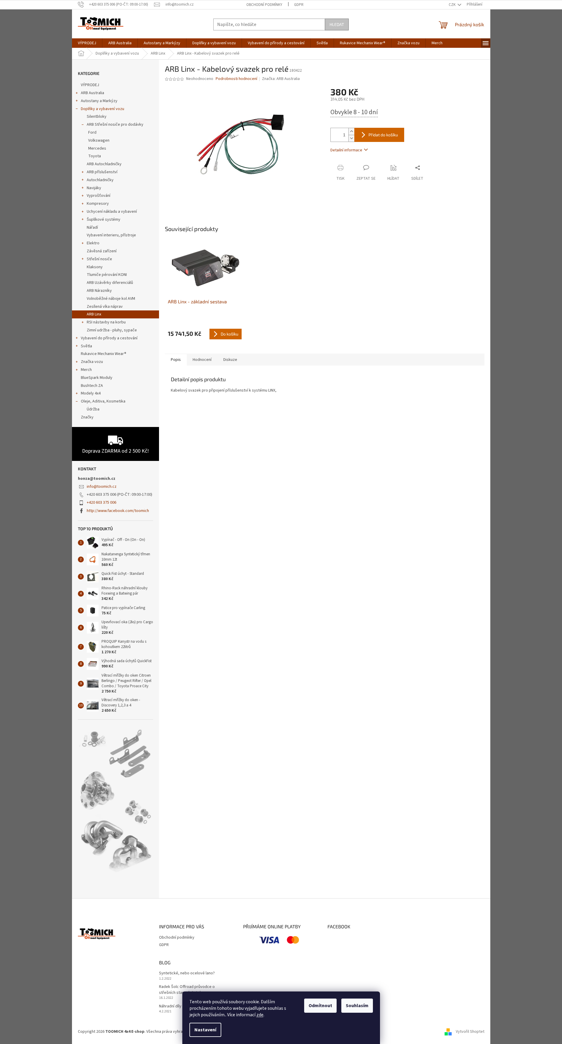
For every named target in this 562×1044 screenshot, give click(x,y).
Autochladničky (100, 180)
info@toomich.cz (102, 487)
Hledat (337, 24)
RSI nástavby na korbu (106, 322)
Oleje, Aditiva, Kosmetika (103, 401)
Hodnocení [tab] (202, 360)
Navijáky (94, 188)
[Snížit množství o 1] (351, 138)
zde (259, 1015)
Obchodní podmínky (264, 4)
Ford (92, 132)
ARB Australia (92, 93)
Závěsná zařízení (102, 251)
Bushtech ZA (92, 386)
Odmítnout (320, 1005)
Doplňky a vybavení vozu (102, 109)
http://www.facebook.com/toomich (118, 511)
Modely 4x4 (91, 393)
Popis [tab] (176, 360)
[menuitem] (87, 43)
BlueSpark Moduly (96, 378)
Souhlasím (357, 1005)
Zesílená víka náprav (105, 307)
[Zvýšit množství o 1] (351, 131)
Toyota (94, 156)
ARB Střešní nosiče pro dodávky (115, 124)
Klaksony (95, 267)
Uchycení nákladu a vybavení (112, 212)
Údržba (93, 409)
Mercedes (97, 148)
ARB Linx (94, 314)
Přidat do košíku (383, 134)
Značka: (281, 79)
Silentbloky (96, 117)
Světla (86, 346)
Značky (87, 417)
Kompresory (98, 204)
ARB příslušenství (102, 172)
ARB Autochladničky (104, 164)
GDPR (299, 4)
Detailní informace (346, 150)
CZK (452, 4)
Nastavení (205, 1030)
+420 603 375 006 (101, 502)
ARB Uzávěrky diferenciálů (110, 283)
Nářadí (92, 227)
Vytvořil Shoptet (470, 1032)
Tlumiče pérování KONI (107, 275)
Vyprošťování (98, 196)
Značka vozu (92, 362)
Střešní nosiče (99, 259)
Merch (86, 370)
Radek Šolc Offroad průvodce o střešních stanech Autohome (187, 989)
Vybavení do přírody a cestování (109, 338)
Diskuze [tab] (230, 360)
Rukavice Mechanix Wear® (103, 354)
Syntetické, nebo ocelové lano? (187, 973)
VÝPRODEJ (90, 85)
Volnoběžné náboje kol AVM (111, 299)
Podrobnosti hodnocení (236, 79)
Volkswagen (98, 140)
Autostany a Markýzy (99, 101)
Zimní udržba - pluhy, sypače (112, 330)
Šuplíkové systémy (103, 219)
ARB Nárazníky (99, 291)
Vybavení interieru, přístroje (111, 235)
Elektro (93, 243)
